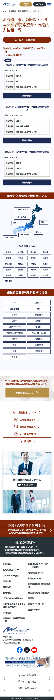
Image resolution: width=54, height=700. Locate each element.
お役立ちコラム (35, 578)
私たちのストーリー (12, 569)
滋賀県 (8, 275)
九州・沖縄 (8, 237)
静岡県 (20, 269)
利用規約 (7, 592)
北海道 (8, 252)
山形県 (20, 252)
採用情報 (7, 612)
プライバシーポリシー (13, 598)
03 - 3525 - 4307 (28, 675)
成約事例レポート (36, 572)
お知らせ (7, 587)
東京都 (8, 258)
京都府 (20, 275)
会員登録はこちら (24, 392)
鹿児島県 (8, 281)
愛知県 (8, 269)
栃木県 (45, 258)
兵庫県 (45, 269)
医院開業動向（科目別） (39, 592)
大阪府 (33, 269)
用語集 (31, 598)
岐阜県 (45, 264)
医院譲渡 (12, 11)
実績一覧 (7, 581)
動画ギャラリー (35, 609)
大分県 (45, 275)
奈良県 (33, 275)
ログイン (39, 4)
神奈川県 (8, 264)
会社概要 (7, 564)
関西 (15, 222)
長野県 (45, 252)
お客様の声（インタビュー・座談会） (39, 565)
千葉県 (20, 258)
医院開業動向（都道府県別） (39, 585)
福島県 (33, 252)
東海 (37, 232)
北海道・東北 (21, 209)
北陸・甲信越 (21, 217)
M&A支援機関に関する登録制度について (14, 605)
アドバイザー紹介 (11, 575)
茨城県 (33, 264)
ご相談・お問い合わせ (27, 688)
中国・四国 (24, 234)
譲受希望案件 (23, 11)
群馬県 (20, 264)
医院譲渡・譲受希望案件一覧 (14, 620)
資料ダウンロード (36, 604)
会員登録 (25, 4)
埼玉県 (33, 258)
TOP (4, 11)
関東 (42, 222)
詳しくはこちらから (26, 484)
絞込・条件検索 (27, 40)
